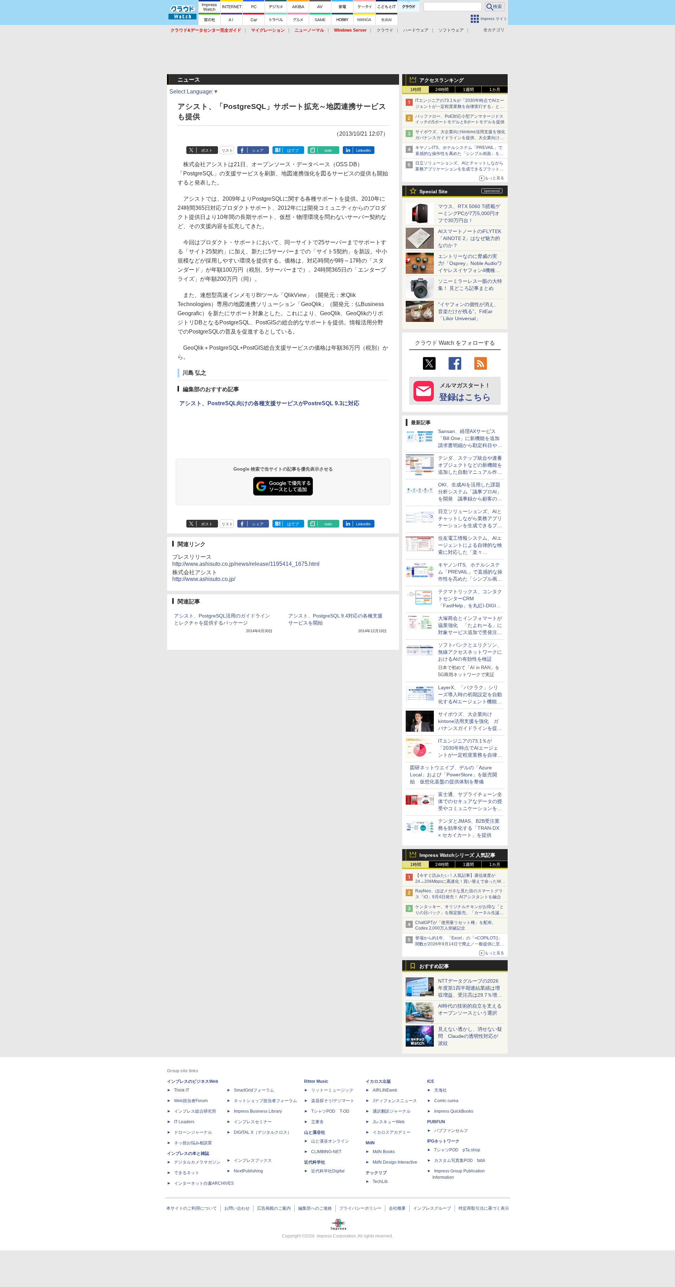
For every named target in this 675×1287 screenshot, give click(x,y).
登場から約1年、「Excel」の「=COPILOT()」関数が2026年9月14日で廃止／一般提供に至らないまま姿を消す (459, 944)
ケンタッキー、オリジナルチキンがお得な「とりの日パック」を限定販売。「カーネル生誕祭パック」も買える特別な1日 (459, 912)
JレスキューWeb (389, 1121)
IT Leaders (184, 1121)
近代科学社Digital (328, 1171)
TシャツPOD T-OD (330, 1111)
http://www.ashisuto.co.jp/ (203, 579)
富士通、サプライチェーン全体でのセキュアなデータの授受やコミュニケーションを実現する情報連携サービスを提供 (470, 808)
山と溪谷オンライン (330, 1141)
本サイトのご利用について (191, 1208)
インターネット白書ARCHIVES (204, 1183)
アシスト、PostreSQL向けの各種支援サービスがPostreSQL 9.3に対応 (269, 403)
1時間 (415, 89)
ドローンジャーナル (193, 1132)
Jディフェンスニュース (395, 1100)
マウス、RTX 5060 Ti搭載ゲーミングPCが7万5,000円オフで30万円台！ (469, 213)
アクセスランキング (441, 80)
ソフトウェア (451, 30)
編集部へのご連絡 (315, 1208)
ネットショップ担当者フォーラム (265, 1100)
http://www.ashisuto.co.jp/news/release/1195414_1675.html (246, 564)
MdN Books (384, 1151)
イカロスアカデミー (392, 1132)
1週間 (468, 89)
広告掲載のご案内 (274, 1208)
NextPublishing (248, 1171)
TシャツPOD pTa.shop (457, 1149)
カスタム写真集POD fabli (459, 1160)
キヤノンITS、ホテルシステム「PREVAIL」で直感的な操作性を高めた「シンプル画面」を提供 (459, 153)
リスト (227, 150)
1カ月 (494, 89)
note (328, 150)
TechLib (380, 1181)
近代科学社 (314, 1162)
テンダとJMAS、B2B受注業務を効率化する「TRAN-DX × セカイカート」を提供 (469, 828)
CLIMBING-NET (326, 1151)
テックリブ (376, 1172)
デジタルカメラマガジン (197, 1162)
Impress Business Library (258, 1111)
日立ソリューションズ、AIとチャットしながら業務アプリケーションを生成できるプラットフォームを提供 (459, 169)
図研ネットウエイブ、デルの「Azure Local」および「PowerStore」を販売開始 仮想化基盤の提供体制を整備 (453, 774)
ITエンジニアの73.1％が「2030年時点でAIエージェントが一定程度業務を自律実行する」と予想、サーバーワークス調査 (459, 106)
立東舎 (317, 1121)
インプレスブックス (253, 1160)
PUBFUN (436, 1121)
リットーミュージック (332, 1090)
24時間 (442, 89)
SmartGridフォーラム (254, 1090)
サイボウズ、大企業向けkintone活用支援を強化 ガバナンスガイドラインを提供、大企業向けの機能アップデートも (462, 137)
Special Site (433, 191)
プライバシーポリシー (360, 1208)
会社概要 (397, 1208)
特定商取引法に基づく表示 (483, 1208)
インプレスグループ (432, 1208)
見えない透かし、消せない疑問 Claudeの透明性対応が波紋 (470, 1036)
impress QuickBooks (453, 1111)
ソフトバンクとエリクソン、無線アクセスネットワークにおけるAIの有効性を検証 (470, 652)
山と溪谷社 (314, 1132)
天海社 (440, 1090)
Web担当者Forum (191, 1100)
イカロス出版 (378, 1081)
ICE (430, 1081)
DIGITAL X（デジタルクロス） (262, 1132)
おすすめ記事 (434, 966)
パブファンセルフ (451, 1130)
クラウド (385, 30)
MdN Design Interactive (395, 1162)
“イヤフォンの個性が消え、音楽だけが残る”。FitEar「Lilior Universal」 (468, 311)
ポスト (207, 150)
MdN (370, 1142)
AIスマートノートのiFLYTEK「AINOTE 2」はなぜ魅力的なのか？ (469, 238)
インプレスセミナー (253, 1121)
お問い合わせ (237, 1208)
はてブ (293, 150)
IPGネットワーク (443, 1141)
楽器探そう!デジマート (332, 1100)
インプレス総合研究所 (195, 1111)
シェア (258, 150)
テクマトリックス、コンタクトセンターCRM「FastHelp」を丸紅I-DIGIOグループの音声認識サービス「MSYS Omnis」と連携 (470, 605)
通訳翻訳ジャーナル (392, 1111)
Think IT (181, 1090)
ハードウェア (416, 30)
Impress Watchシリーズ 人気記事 (457, 855)
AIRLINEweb (385, 1090)
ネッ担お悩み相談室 (193, 1142)
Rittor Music (316, 1081)
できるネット (186, 1172)
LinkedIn (363, 150)
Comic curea (446, 1100)
